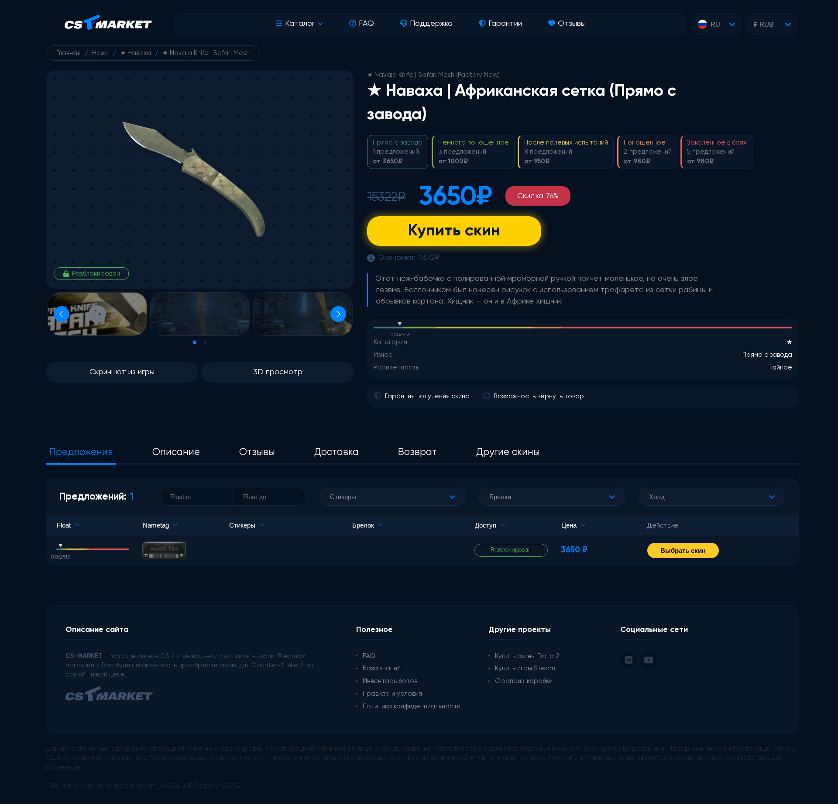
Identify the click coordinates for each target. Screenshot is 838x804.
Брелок (363, 525)
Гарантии (505, 24)
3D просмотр (277, 372)
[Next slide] (338, 314)
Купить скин (454, 231)
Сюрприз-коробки (524, 681)
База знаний (382, 668)
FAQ (366, 24)
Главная (68, 53)
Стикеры (242, 525)
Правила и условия (392, 693)
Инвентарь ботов (390, 681)
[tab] (194, 342)
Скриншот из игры (122, 372)
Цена (569, 525)
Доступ (485, 525)
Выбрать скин (683, 550)
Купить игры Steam (525, 668)
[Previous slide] (61, 314)
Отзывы (572, 24)
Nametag (156, 525)
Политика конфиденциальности (411, 706)
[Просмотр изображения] (200, 314)
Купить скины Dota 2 (527, 656)
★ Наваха (135, 53)
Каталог (300, 24)
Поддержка (431, 24)
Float (64, 525)
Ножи (100, 53)
